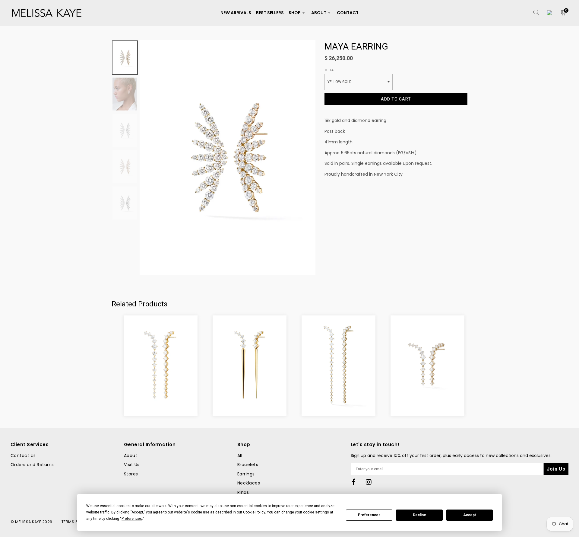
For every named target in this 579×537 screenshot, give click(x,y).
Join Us (556, 469)
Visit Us (132, 465)
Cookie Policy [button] (254, 512)
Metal (329, 70)
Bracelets (247, 465)
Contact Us (23, 455)
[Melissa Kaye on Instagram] (369, 482)
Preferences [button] (132, 518)
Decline (419, 515)
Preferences (369, 515)
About (318, 13)
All (239, 455)
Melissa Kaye (28, 521)
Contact (348, 13)
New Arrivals (235, 13)
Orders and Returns (32, 465)
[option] (227, 157)
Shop (295, 13)
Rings (243, 492)
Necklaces (248, 483)
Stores (131, 474)
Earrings (246, 474)
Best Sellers (270, 13)
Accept (469, 515)
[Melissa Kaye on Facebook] (354, 482)
